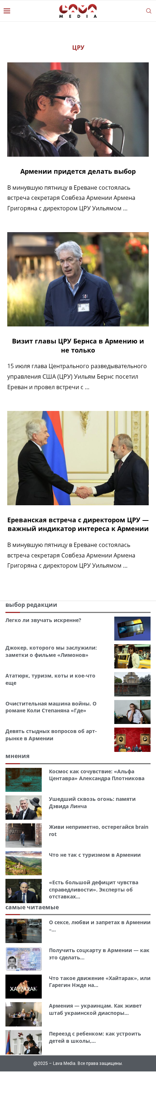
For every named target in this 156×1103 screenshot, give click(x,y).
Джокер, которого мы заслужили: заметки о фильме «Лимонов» (51, 651)
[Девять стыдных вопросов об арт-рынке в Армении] (132, 740)
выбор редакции (31, 605)
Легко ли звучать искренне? (43, 620)
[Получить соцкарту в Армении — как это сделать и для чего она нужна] (23, 959)
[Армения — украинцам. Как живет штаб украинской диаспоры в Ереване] (23, 1014)
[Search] (148, 10)
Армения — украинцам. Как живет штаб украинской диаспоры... (95, 1009)
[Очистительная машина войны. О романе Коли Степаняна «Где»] (132, 712)
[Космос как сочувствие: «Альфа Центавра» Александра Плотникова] (23, 780)
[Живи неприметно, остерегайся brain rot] (23, 835)
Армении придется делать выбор (78, 171)
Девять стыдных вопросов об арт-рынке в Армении (51, 735)
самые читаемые (32, 907)
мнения (17, 756)
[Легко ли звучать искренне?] (132, 629)
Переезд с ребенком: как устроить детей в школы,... (95, 1037)
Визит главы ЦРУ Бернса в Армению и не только (78, 345)
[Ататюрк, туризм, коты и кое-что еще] (132, 684)
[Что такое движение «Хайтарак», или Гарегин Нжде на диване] (23, 987)
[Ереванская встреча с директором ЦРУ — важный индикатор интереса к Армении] (78, 458)
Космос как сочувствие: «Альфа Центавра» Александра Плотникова (96, 775)
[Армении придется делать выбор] (78, 109)
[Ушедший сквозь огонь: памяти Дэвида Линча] (23, 807)
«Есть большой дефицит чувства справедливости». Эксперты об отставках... (93, 889)
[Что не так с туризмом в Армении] (23, 863)
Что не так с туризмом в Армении (95, 854)
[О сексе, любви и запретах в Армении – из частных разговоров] (23, 931)
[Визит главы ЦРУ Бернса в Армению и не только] (78, 279)
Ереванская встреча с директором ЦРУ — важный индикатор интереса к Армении (78, 524)
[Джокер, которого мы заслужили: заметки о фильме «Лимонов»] (132, 656)
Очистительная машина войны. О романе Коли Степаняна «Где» (51, 707)
